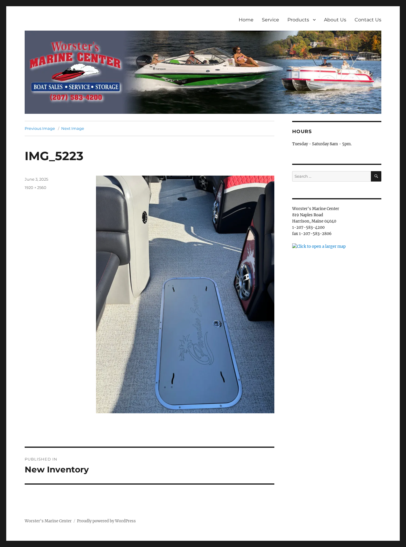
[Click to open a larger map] (319, 246)
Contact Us (368, 20)
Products (298, 20)
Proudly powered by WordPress (106, 521)
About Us (335, 20)
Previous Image (40, 128)
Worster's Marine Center (48, 521)
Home (246, 20)
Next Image (72, 128)
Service (270, 20)
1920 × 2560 (35, 187)
